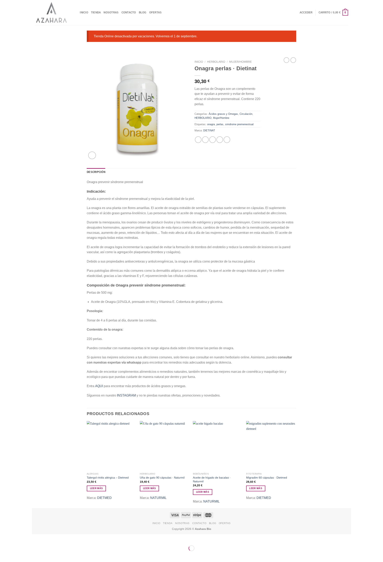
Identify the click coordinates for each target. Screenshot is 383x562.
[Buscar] (75, 12)
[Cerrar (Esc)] (36, 538)
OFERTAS (155, 12)
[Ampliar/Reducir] (47, 538)
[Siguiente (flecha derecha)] (47, 555)
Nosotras (111, 12)
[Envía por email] (212, 139)
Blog (142, 12)
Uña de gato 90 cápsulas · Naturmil (162, 477)
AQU (98, 386)
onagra (211, 124)
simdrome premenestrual (239, 124)
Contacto (128, 12)
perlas (219, 124)
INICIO (84, 12)
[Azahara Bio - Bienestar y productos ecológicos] (51, 12)
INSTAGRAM (126, 395)
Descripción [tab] (96, 171)
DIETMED (104, 498)
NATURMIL (158, 498)
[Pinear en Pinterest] (219, 139)
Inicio (198, 61)
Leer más (96, 488)
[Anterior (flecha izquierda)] (36, 555)
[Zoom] (92, 155)
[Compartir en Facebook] (198, 139)
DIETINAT (209, 130)
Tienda (96, 12)
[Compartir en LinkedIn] (227, 139)
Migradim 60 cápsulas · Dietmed (266, 477)
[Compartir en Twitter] (205, 139)
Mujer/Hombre (240, 61)
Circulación (246, 113)
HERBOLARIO (216, 61)
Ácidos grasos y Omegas (223, 113)
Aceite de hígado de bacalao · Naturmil (212, 479)
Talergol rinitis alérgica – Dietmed (108, 477)
